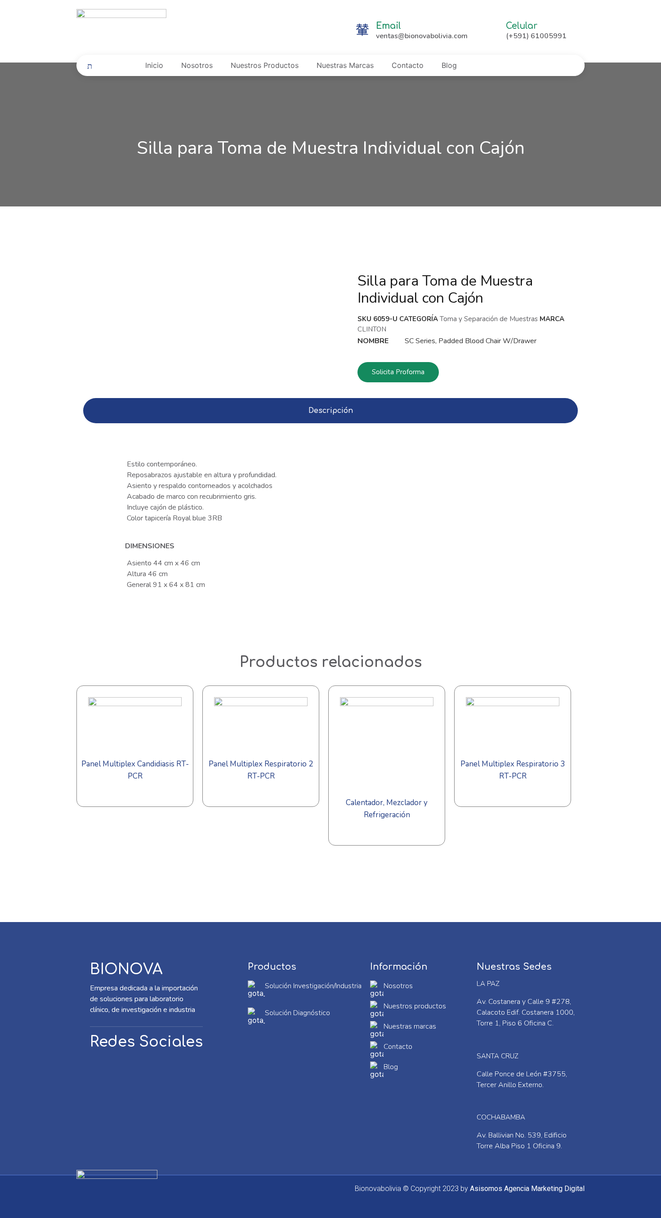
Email (388, 26)
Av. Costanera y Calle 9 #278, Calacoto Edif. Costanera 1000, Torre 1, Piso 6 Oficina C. (526, 1012)
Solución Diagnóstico (297, 1013)
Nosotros (197, 65)
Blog (449, 65)
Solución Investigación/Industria (313, 986)
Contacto (408, 65)
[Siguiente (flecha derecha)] (645, 609)
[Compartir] (631, 10)
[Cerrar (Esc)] (651, 10)
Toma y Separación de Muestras (489, 318)
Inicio (154, 65)
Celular (521, 26)
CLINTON (371, 329)
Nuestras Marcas (345, 65)
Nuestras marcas (410, 1026)
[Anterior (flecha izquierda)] (15, 609)
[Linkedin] (137, 1071)
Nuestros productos (415, 1006)
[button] (398, 372)
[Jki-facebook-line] (105, 1071)
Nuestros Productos (265, 65)
